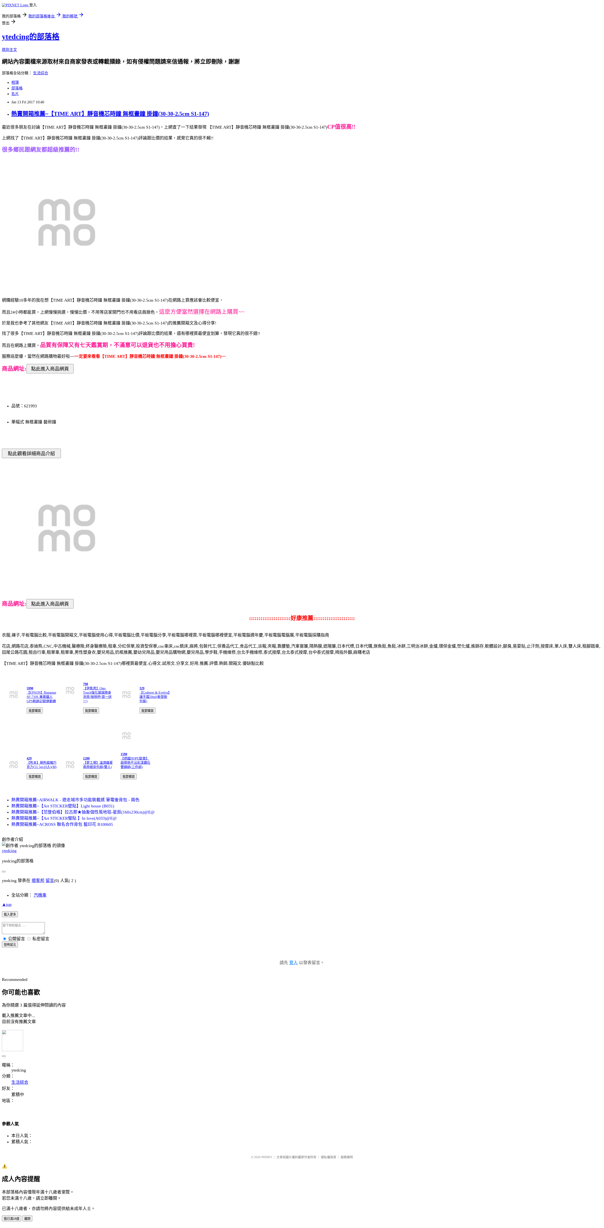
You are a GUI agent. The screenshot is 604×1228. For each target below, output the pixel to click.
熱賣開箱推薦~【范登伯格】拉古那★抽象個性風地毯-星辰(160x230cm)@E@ (83, 812)
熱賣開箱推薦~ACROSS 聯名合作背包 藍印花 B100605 (62, 824)
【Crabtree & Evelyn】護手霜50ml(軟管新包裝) (154, 697)
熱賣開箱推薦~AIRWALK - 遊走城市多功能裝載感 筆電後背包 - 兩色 (75, 800)
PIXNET (266, 1157)
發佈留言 (10, 944)
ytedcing (9, 850)
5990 (30, 688)
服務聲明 (347, 1157)
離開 (27, 1218)
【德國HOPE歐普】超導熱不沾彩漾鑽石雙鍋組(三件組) (135, 763)
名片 (15, 94)
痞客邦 (38, 880)
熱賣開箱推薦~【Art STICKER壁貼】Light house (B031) (62, 806)
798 (85, 684)
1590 (124, 754)
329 (141, 688)
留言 (50, 880)
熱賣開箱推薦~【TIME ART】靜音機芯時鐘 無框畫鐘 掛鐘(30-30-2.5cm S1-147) (110, 114)
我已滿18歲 (11, 1218)
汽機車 (40, 895)
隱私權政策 (328, 1157)
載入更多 (10, 914)
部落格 (17, 88)
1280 (86, 758)
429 (29, 758)
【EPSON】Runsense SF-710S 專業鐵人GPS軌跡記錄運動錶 (41, 697)
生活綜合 (40, 73)
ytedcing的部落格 (30, 36)
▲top (7, 904)
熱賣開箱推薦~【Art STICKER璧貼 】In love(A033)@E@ (64, 818)
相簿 (15, 82)
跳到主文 (9, 50)
